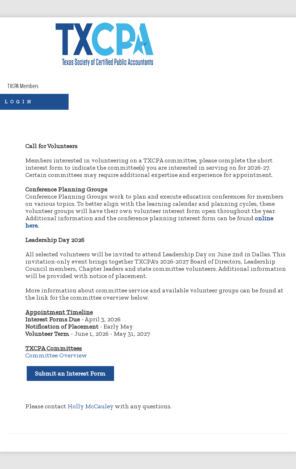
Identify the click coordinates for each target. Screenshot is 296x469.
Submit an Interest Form (70, 373)
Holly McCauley (90, 406)
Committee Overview (56, 355)
